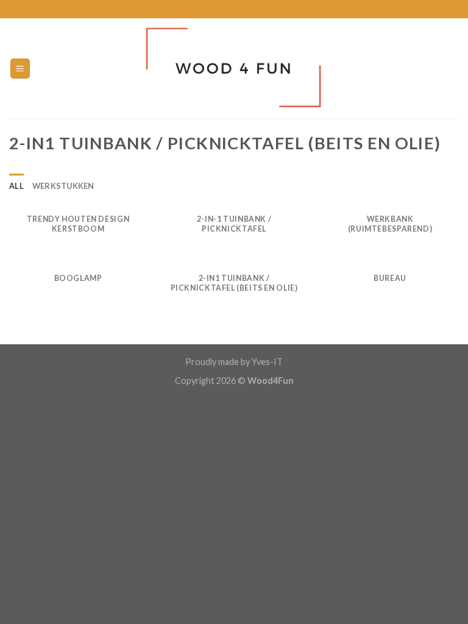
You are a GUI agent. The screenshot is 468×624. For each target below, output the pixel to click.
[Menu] (20, 68)
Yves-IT (266, 361)
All (16, 186)
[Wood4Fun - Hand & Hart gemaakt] (234, 68)
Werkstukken (63, 186)
